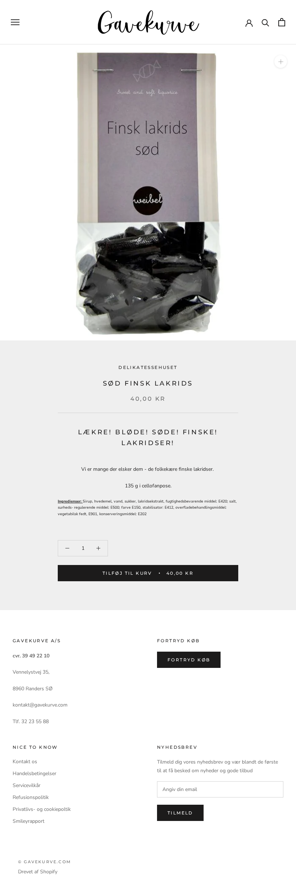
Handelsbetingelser (34, 773)
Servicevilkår (26, 785)
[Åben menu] (15, 22)
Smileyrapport (28, 821)
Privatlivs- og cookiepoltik (42, 809)
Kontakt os (25, 761)
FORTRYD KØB (188, 659)
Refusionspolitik (31, 797)
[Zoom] (280, 61)
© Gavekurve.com (44, 861)
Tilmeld (180, 813)
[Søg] (265, 22)
